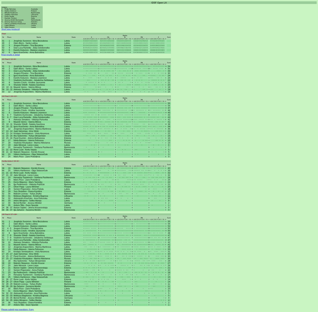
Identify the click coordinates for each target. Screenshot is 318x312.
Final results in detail (10, 55)
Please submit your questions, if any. (17, 309)
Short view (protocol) (10, 29)
